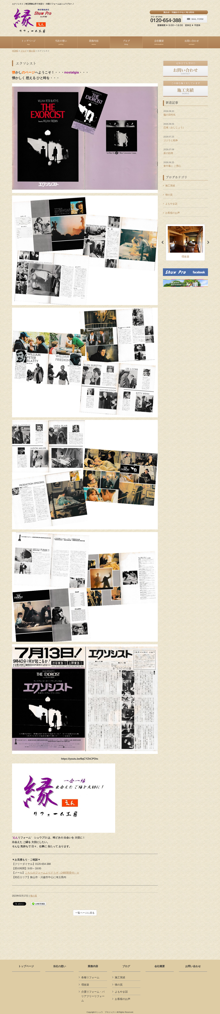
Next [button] (208, 242)
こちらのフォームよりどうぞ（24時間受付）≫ (52, 872)
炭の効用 (168, 151)
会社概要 (160, 966)
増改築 (85, 984)
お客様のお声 (172, 212)
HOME (15, 51)
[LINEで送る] (38, 903)
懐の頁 (32, 51)
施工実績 (170, 185)
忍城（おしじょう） (174, 126)
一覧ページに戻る (85, 912)
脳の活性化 (169, 113)
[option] (185, 242)
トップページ (26, 966)
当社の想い (59, 966)
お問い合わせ (193, 966)
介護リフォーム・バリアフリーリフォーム (92, 996)
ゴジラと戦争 (170, 139)
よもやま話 (171, 203)
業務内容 (93, 966)
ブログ (23, 51)
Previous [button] (162, 242)
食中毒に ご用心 (172, 164)
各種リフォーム (90, 977)
